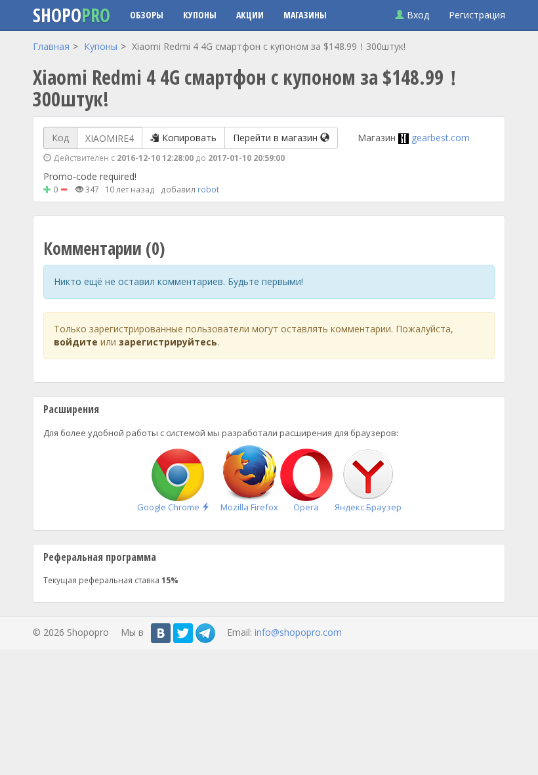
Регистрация (477, 15)
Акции (250, 15)
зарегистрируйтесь (168, 342)
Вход (416, 15)
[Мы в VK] (161, 633)
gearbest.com (440, 137)
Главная (51, 46)
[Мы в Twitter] (183, 633)
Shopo (71, 15)
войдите (76, 342)
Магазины (305, 15)
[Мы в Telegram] (205, 633)
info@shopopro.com (298, 631)
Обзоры (146, 15)
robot (208, 189)
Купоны (200, 15)
